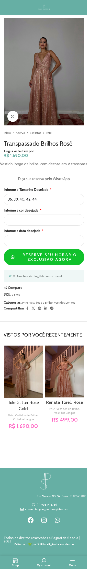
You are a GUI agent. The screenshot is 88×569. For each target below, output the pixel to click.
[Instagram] (44, 520)
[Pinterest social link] (39, 308)
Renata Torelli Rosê (64, 402)
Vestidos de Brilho (41, 302)
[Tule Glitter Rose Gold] (23, 372)
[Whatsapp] (57, 520)
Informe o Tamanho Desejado (26, 189)
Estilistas (35, 133)
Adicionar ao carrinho (22, 179)
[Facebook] (30, 520)
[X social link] (33, 308)
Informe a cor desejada (21, 210)
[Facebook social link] (27, 308)
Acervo (20, 133)
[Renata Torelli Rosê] (64, 371)
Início (7, 133)
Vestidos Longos (64, 302)
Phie (49, 133)
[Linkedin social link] (46, 308)
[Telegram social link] (52, 308)
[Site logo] (44, 7)
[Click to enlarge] (12, 116)
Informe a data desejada (22, 231)
